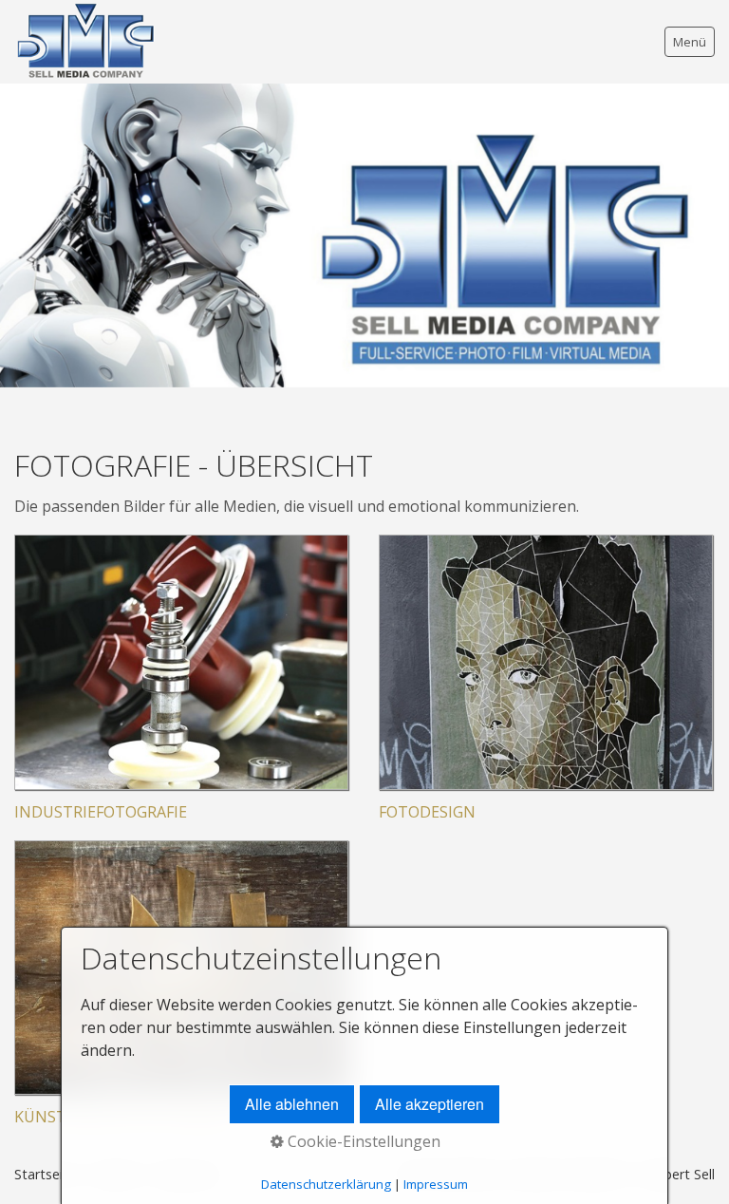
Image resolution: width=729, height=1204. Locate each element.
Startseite (45, 1174)
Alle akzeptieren (429, 1104)
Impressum (435, 1184)
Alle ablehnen (292, 1104)
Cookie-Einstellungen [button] (362, 1141)
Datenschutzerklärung (326, 1184)
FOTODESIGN (427, 811)
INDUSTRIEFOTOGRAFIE (100, 811)
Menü (689, 41)
